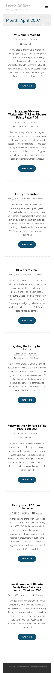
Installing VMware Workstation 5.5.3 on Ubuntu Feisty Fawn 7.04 (27, 114)
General (27, 44)
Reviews (39, 595)
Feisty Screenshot (27, 194)
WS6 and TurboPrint (27, 35)
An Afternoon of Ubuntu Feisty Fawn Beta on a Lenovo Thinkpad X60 (27, 587)
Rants (39, 275)
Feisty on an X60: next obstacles (27, 506)
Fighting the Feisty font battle (27, 347)
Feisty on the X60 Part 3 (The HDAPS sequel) (27, 427)
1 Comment (22, 358)
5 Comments (22, 126)
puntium (33, 40)
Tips (36, 126)
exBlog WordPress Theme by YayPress (30, 667)
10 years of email (27, 270)
